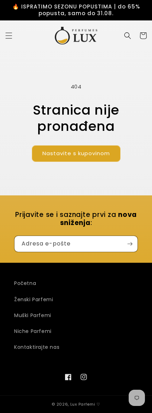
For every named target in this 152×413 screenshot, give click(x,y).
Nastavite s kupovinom (76, 153)
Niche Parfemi (33, 331)
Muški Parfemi (32, 315)
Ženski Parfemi (33, 299)
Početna (25, 283)
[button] (9, 35)
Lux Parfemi (82, 404)
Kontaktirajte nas (36, 347)
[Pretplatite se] (130, 244)
